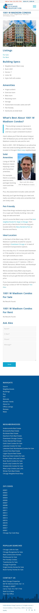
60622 (5, 525)
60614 (5, 518)
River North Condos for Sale (12, 461)
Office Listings (8, 407)
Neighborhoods (8, 389)
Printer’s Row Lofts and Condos (14, 458)
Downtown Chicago (17, 244)
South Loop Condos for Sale (13, 463)
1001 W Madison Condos (17, 12)
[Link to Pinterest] (29, 610)
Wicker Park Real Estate (11, 471)
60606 (5, 500)
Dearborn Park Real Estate (12, 436)
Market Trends (8, 402)
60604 (5, 498)
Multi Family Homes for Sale (13, 570)
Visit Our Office (8, 594)
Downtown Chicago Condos (12, 438)
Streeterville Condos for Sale (13, 466)
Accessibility (29, 608)
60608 (5, 505)
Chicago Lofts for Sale (10, 550)
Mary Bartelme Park (23, 227)
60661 (5, 530)
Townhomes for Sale (10, 562)
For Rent (6, 57)
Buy (4, 394)
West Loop (21, 150)
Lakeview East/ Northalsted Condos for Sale (18, 448)
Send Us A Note (8, 591)
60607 (5, 503)
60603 (5, 495)
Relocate (6, 399)
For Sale (6, 55)
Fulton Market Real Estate (12, 441)
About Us (6, 404)
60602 (5, 493)
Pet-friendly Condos (10, 560)
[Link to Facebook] (26, 610)
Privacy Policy (17, 608)
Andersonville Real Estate (12, 428)
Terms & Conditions (8, 608)
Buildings (6, 392)
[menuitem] (33, 6)
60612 (5, 513)
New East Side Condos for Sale (13, 456)
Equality (5, 610)
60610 (5, 508)
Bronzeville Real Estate (11, 431)
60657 (5, 528)
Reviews (6, 409)
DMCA (23, 608)
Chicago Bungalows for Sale (13, 552)
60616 (5, 520)
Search (5, 386)
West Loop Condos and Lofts (13, 468)
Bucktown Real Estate (10, 433)
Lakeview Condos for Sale (12, 446)
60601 (5, 490)
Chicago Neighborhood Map (13, 473)
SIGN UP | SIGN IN (28, 1)
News (5, 412)
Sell (4, 397)
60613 (5, 515)
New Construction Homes (12, 555)
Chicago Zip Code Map (11, 533)
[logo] (16, 6)
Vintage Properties (9, 565)
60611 (5, 510)
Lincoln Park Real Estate (11, 451)
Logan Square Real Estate (12, 453)
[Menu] (33, 6)
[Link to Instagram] (34, 610)
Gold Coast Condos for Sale (12, 443)
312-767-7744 (17, 1)
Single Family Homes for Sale (13, 567)
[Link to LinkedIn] (32, 610)
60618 (5, 523)
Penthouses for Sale (10, 557)
